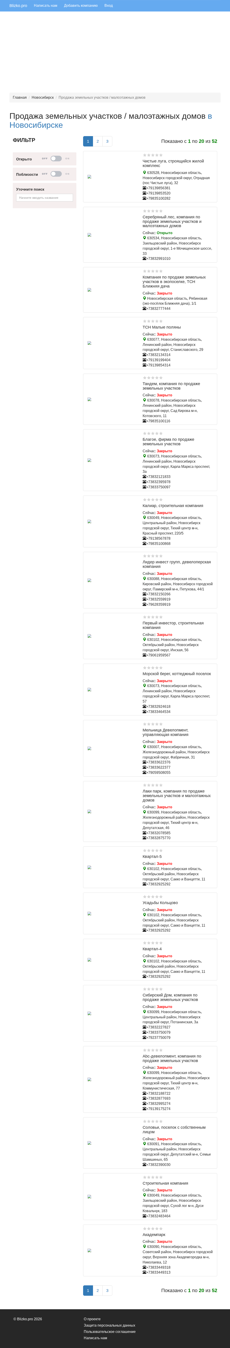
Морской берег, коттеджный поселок (177, 674)
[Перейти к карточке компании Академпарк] (112, 1250)
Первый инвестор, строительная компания (173, 625)
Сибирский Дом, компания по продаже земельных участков (170, 997)
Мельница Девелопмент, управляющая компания (165, 732)
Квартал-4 (152, 949)
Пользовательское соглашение (110, 1332)
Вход (108, 5)
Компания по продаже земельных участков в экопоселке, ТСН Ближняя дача (174, 281)
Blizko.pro (18, 5)
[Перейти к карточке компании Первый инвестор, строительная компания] (112, 636)
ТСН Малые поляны (162, 327)
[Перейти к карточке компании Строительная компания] (112, 1196)
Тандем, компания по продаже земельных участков (171, 386)
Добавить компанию (81, 5)
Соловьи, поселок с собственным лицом (174, 1129)
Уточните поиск (30, 189)
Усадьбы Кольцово (160, 902)
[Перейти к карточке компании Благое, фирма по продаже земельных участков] (112, 460)
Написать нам (45, 5)
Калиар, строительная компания (173, 505)
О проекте (92, 1319)
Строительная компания (165, 1183)
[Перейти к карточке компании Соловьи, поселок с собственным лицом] (112, 1143)
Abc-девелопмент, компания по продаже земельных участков (172, 1058)
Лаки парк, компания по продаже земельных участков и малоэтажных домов (177, 795)
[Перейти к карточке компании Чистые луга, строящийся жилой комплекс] (112, 176)
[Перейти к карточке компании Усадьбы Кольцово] (112, 913)
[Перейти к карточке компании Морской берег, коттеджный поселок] (112, 689)
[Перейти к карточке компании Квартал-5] (112, 867)
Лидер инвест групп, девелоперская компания (177, 564)
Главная (20, 97)
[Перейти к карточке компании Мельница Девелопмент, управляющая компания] (112, 748)
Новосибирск (43, 97)
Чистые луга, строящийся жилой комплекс (173, 163)
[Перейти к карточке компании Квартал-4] (112, 960)
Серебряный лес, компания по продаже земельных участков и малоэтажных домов (172, 221)
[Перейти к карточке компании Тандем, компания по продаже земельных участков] (112, 399)
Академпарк (154, 1234)
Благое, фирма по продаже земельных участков (168, 441)
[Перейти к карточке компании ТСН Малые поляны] (112, 343)
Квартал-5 (152, 856)
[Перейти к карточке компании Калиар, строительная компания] (112, 521)
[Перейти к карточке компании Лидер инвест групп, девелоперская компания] (112, 580)
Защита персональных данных (109, 1325)
